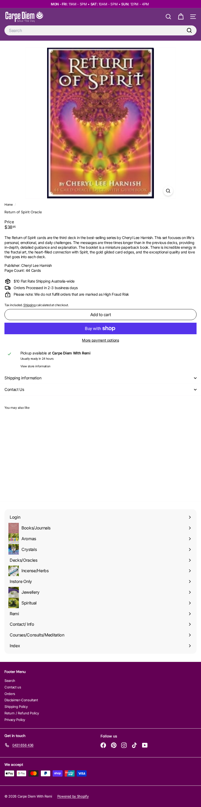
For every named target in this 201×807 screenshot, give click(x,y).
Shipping (29, 305)
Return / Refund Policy (21, 713)
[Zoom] (168, 191)
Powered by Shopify (73, 796)
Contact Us (14, 389)
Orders (9, 694)
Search (9, 680)
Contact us (12, 687)
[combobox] (100, 30)
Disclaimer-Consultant (21, 700)
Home (8, 204)
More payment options (100, 340)
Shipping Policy (16, 706)
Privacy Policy (14, 720)
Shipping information (23, 377)
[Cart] (181, 16)
